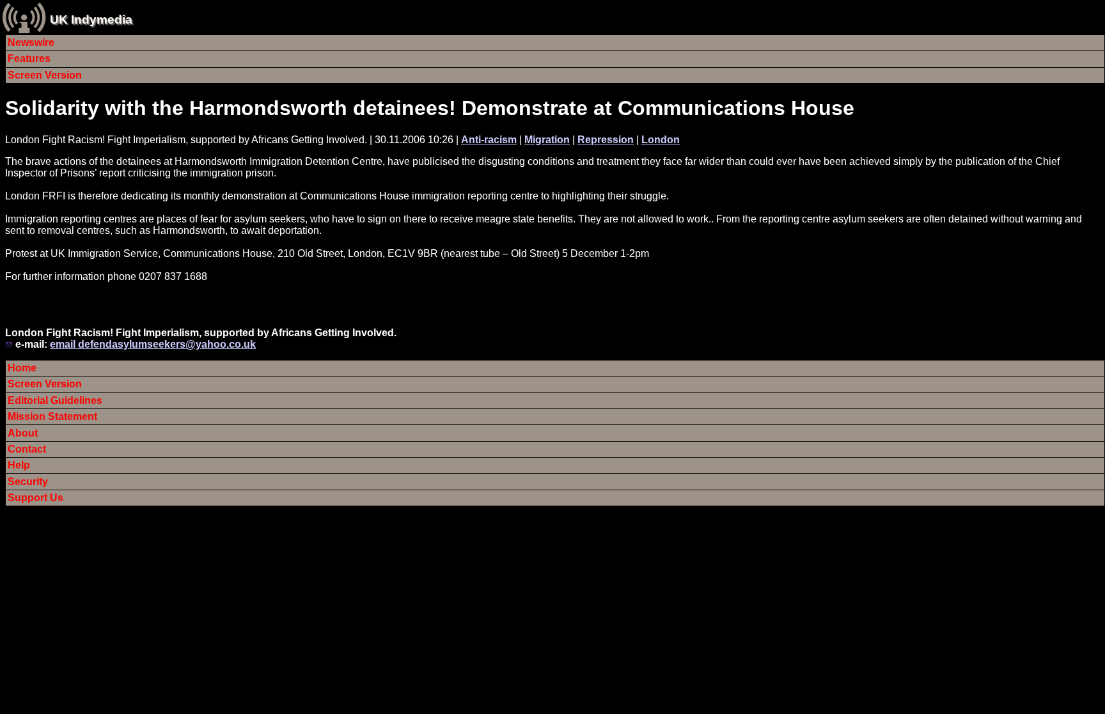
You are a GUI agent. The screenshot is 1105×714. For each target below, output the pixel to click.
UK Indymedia (91, 19)
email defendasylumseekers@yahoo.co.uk (153, 344)
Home (22, 367)
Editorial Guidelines (55, 400)
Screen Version (45, 75)
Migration (547, 139)
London (660, 139)
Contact (27, 449)
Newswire (31, 42)
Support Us (35, 497)
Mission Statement (52, 416)
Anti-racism (489, 139)
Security (28, 481)
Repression (605, 139)
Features (29, 58)
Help (19, 465)
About (23, 433)
